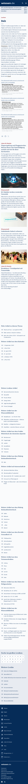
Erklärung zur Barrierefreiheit (7, 773)
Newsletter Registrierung (7, 778)
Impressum (3, 768)
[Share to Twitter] (8, 136)
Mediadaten (3, 775)
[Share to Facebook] (5, 136)
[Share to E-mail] (2, 136)
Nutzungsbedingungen (6, 777)
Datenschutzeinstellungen (7, 771)
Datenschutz (4, 770)
